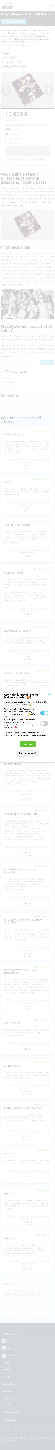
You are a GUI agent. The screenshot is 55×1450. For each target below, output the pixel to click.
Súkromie (8, 735)
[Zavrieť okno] (49, 694)
